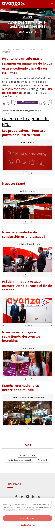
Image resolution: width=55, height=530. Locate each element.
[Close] (51, 502)
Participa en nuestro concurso (25, 87)
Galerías (27, 16)
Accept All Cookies (27, 518)
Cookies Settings (28, 525)
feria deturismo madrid (19, 460)
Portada (6, 49)
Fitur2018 (42, 460)
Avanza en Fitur (27, 455)
